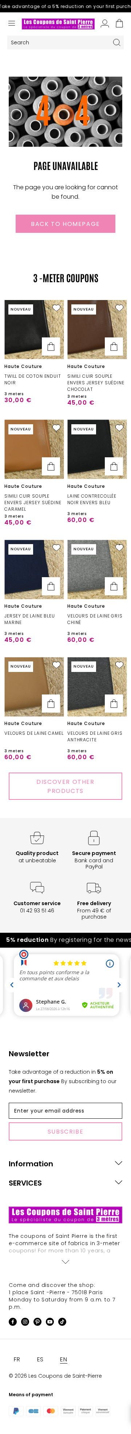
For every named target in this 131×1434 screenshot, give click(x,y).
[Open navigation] (11, 24)
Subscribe (65, 1131)
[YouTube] (50, 1323)
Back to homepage (65, 224)
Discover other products (65, 786)
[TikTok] (62, 1323)
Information (31, 1164)
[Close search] (117, 42)
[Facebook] (13, 1323)
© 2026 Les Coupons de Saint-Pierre (55, 1376)
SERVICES (25, 1183)
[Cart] (119, 24)
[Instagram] (25, 1323)
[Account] (105, 24)
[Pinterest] (37, 1323)
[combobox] (58, 42)
